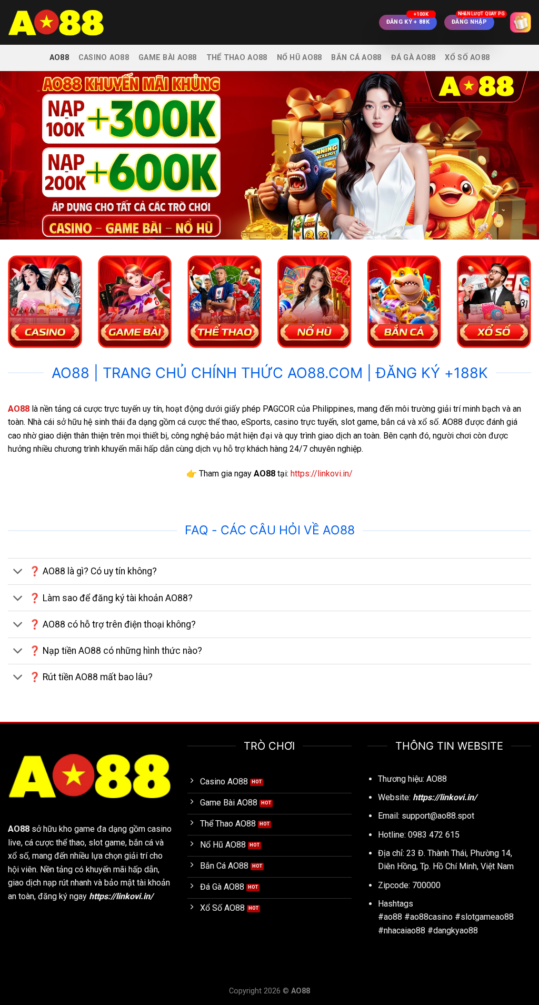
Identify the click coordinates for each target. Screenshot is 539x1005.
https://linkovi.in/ (322, 474)
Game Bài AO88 (167, 57)
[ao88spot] (60, 22)
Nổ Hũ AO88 (299, 57)
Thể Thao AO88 (236, 57)
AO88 (59, 57)
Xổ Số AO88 (467, 57)
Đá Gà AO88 (413, 57)
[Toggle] (18, 572)
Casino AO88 (103, 57)
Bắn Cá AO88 (356, 57)
